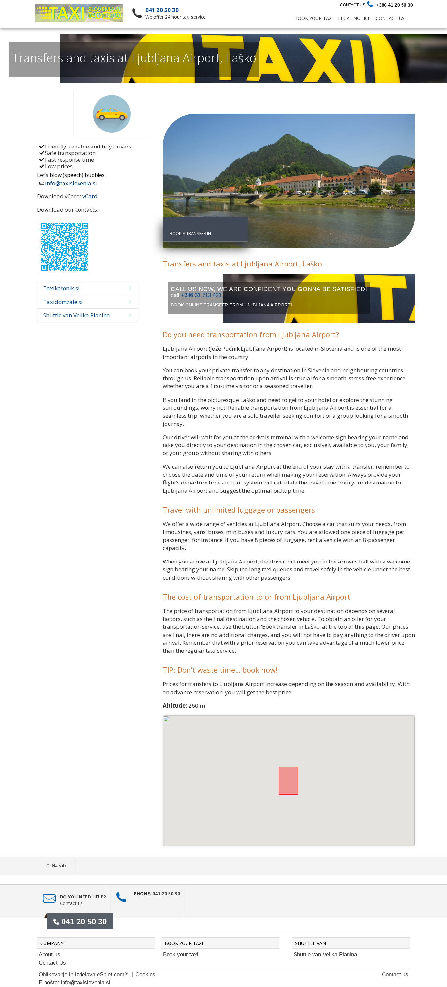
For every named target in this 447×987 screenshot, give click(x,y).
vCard (90, 196)
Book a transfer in (190, 233)
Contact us (71, 903)
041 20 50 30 (162, 10)
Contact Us (352, 5)
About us (49, 954)
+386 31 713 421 (201, 295)
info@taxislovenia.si (71, 183)
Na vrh (59, 865)
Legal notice (354, 18)
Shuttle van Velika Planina (325, 954)
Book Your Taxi (314, 18)
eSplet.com (110, 974)
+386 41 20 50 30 (394, 5)
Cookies (145, 974)
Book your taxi (180, 954)
